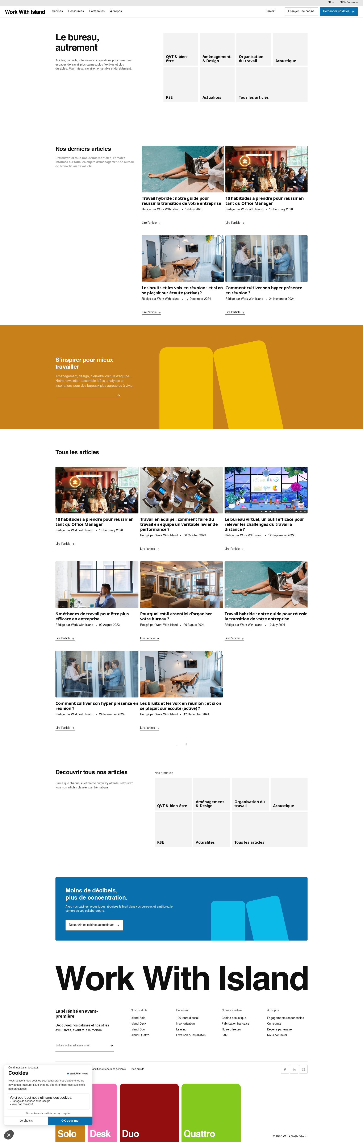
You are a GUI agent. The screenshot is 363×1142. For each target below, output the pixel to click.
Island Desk (138, 1023)
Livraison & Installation (191, 1035)
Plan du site (137, 1069)
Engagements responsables (285, 1018)
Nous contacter (277, 1035)
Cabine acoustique (234, 1018)
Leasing (181, 1029)
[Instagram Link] (303, 1069)
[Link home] (25, 11)
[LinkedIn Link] (294, 1069)
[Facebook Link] (285, 1069)
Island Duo (138, 1029)
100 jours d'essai (187, 1018)
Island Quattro (140, 1035)
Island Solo (138, 1018)
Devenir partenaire (279, 1029)
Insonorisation (185, 1023)
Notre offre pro (231, 1029)
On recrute (274, 1023)
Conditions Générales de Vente (108, 1069)
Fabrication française (235, 1023)
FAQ (225, 1035)
